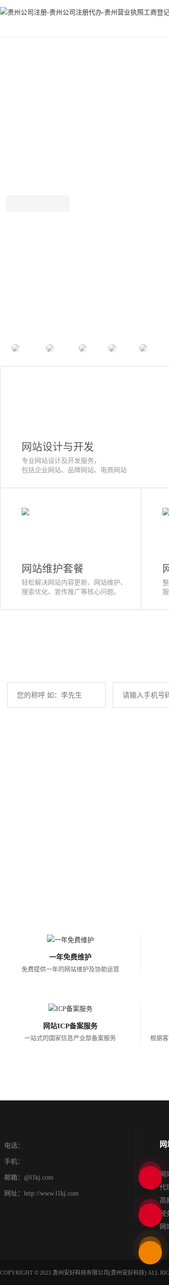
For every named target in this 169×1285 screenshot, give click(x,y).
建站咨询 (38, 203)
